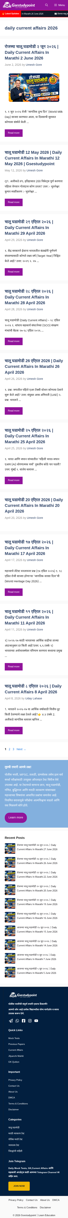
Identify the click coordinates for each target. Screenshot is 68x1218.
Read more (13, 133)
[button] (46, 5)
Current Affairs (15, 1050)
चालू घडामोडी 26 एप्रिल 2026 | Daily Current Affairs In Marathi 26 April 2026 (34, 366)
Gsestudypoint (28, 1215)
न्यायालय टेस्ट (13, 1145)
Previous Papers (16, 1044)
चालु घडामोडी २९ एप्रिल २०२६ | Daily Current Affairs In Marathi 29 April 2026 (29, 227)
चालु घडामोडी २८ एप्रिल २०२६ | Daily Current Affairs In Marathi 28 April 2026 (29, 297)
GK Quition (13, 1062)
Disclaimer (13, 1109)
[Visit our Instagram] (29, 1020)
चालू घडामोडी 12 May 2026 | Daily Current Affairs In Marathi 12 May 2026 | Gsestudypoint (33, 158)
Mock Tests (14, 1038)
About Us (13, 1091)
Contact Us (13, 1086)
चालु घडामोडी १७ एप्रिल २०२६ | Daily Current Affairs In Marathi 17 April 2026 (29, 548)
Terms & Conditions (18, 1103)
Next (21, 749)
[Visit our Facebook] (23, 1020)
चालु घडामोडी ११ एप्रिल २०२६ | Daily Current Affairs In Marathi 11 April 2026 (29, 617)
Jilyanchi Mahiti (16, 1056)
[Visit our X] (10, 1020)
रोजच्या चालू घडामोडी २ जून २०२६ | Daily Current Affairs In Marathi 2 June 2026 (31, 52)
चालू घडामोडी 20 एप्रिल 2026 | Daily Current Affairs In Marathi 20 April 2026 (34, 505)
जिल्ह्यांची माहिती (15, 1151)
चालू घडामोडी (13, 1127)
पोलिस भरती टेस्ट (15, 1139)
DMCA (11, 1097)
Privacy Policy (15, 1080)
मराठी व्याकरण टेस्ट (16, 1133)
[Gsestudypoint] (18, 5)
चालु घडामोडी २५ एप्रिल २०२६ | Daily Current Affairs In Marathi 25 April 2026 (29, 436)
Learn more (16, 818)
